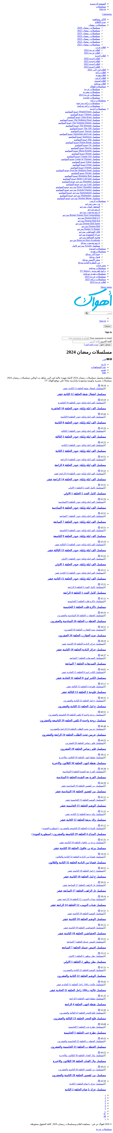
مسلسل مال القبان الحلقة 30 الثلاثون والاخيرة (79, 1061)
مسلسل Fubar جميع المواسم (86, 162)
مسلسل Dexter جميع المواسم (85, 173)
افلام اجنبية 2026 (92, 58)
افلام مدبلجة (100, 83)
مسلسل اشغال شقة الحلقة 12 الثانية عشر (81, 394)
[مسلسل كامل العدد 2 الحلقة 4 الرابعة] (87, 587)
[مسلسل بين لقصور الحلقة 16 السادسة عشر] (83, 786)
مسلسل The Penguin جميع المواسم (83, 125)
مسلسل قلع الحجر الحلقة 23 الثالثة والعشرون (79, 1018)
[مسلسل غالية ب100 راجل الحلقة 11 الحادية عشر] (81, 984)
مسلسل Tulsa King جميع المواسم (83, 117)
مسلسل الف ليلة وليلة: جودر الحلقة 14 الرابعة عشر (76, 479)
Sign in (102, 9)
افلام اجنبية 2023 (92, 67)
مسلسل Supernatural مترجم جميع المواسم (79, 192)
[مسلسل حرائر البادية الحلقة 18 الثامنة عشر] (84, 644)
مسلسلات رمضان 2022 (88, 41)
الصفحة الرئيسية (98, 4)
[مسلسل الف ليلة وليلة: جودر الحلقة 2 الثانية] (83, 445)
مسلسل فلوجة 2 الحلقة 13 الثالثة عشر (83, 692)
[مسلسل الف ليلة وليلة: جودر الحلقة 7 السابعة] (83, 516)
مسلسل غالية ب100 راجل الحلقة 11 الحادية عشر (78, 990)
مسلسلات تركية (98, 100)
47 (105, 1113)
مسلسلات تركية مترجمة (88, 103)
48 (105, 1116)
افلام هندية (101, 75)
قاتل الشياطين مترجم (89, 232)
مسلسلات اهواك (98, 86)
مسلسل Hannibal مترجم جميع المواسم (81, 181)
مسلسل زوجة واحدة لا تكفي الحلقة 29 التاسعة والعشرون (73, 720)
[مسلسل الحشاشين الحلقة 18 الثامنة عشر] (84, 927)
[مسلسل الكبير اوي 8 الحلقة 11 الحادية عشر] (84, 672)
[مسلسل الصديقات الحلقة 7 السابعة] (88, 658)
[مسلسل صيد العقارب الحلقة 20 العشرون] (85, 629)
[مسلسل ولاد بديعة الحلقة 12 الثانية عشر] (85, 814)
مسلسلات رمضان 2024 (88, 36)
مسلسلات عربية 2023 (89, 95)
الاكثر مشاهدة (99, 19)
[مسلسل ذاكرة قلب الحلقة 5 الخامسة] (87, 601)
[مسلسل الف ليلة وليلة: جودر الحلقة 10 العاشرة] (82, 402)
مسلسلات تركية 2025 (95, 279)
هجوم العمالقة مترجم (89, 237)
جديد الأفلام (100, 22)
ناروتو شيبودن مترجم (90, 212)
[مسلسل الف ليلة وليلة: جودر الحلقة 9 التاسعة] (83, 530)
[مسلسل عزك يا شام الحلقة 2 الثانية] (87, 1084)
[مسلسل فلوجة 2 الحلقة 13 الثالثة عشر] (86, 686)
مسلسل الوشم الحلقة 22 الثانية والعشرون (81, 975)
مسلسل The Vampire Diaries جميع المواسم (79, 123)
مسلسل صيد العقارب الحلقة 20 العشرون (82, 635)
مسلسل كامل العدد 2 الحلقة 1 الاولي (85, 493)
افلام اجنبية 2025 (92, 61)
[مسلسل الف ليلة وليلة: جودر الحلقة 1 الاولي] (83, 559)
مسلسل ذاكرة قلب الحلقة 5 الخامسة (84, 607)
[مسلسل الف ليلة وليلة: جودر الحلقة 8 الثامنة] (83, 417)
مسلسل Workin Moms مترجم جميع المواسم (78, 198)
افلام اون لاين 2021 (97, 69)
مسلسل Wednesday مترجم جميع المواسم (80, 195)
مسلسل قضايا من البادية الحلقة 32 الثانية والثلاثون (77, 862)
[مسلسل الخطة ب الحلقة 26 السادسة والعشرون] (81, 615)
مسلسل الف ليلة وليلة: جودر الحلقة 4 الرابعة (80, 465)
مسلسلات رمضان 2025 (88, 30)
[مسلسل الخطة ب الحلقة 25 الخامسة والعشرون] (81, 1041)
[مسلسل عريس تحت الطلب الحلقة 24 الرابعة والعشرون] (78, 729)
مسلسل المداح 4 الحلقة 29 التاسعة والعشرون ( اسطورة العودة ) (69, 834)
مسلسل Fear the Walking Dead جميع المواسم (78, 170)
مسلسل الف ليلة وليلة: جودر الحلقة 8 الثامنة (80, 422)
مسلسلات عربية (92, 89)
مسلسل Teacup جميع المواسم (85, 131)
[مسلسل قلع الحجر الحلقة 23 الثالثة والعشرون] (82, 1013)
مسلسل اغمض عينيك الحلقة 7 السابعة (84, 947)
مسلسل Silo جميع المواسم (87, 139)
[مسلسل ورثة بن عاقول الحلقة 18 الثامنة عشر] (82, 842)
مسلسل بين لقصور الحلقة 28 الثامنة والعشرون (79, 1075)
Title (104, 372)
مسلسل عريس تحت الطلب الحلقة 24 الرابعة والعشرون (74, 734)
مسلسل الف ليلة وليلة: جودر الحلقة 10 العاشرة (78, 408)
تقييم (103, 370)
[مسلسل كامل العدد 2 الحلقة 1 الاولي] (87, 487)
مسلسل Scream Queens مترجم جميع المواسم (78, 190)
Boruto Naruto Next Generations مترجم (81, 215)
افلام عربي (100, 47)
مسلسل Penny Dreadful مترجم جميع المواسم (78, 187)
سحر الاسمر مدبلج (91, 260)
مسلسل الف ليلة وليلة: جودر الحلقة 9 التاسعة (79, 536)
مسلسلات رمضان (97, 25)
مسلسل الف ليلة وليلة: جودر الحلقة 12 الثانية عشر (77, 578)
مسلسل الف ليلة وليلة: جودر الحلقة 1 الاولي (80, 564)
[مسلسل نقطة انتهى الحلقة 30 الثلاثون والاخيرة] (82, 757)
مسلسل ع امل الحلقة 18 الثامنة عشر (84, 876)
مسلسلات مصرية (91, 92)
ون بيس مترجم (92, 204)
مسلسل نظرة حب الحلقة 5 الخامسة (85, 1032)
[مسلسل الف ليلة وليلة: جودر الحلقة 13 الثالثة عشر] (80, 544)
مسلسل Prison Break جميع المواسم (82, 142)
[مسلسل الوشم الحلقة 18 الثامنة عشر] (86, 913)
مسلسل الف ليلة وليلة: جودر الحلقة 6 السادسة (79, 507)
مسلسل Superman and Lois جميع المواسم (79, 134)
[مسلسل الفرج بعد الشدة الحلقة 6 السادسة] (84, 771)
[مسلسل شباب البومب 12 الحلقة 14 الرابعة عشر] (81, 899)
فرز (104, 359)
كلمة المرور (106, 341)
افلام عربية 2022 (92, 50)
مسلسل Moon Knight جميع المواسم (82, 150)
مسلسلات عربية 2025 (95, 276)
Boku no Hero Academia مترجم (85, 240)
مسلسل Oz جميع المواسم (87, 145)
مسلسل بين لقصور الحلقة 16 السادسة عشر (80, 791)
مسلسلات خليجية (91, 97)
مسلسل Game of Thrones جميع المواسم (80, 159)
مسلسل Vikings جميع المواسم (85, 114)
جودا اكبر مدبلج (92, 254)
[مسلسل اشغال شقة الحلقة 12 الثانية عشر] (84, 388)
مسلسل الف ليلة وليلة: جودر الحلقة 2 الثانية (80, 450)
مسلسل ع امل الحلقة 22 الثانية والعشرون (82, 706)
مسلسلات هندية (98, 251)
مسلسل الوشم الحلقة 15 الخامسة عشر (83, 805)
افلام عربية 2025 (98, 282)
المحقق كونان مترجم (90, 206)
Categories (107, 14)
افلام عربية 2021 (92, 53)
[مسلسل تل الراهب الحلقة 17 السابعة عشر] (84, 885)
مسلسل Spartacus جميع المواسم (84, 137)
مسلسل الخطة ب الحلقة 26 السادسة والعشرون (78, 621)
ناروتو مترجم (94, 209)
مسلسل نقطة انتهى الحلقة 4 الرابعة (85, 1004)
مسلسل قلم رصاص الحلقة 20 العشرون (83, 748)
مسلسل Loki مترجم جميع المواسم (83, 184)
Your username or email (101, 338)
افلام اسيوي (100, 81)
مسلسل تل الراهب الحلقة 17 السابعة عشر (81, 890)
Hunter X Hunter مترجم (88, 229)
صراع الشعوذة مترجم (89, 234)
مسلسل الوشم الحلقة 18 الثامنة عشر (84, 919)
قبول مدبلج (94, 257)
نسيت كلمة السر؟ (91, 344)
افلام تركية (100, 72)
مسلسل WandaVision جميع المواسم (82, 111)
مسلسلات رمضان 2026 (88, 27)
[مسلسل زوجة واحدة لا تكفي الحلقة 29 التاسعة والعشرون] (77, 714)
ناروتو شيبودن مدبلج (90, 243)
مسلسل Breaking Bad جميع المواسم (82, 176)
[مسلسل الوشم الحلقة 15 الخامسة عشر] (85, 800)
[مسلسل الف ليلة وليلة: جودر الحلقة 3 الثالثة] (83, 431)
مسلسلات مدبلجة (97, 268)
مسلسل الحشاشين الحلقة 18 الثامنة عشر (82, 933)
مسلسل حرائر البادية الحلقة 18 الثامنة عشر (81, 649)
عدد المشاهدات (98, 367)
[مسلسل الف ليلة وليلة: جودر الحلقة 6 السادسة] (82, 502)
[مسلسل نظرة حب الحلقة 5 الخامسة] (87, 1027)
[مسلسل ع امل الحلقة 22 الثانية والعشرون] (84, 700)
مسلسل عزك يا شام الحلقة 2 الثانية (85, 1089)
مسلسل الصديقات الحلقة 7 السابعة (85, 663)
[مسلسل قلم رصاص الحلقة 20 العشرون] (85, 743)
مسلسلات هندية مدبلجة (94, 274)
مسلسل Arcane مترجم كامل (86, 246)
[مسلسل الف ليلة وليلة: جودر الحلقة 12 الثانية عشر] (80, 573)
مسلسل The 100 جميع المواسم (85, 128)
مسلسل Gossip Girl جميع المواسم (83, 156)
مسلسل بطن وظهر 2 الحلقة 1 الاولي (85, 961)
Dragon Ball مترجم (91, 226)
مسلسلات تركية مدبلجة (88, 106)
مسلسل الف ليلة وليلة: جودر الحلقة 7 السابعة (79, 521)
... (105, 1111)
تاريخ (103, 364)
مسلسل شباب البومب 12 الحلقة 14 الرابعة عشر (78, 905)
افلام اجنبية (100, 55)
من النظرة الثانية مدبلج (89, 262)
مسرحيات (101, 265)
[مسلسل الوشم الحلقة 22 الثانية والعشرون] (84, 970)
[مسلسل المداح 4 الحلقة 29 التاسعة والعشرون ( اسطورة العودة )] (74, 828)
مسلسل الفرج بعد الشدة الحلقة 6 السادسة (81, 777)
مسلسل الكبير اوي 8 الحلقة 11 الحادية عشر (81, 678)
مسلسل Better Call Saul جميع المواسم (81, 178)
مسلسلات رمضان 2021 (88, 44)
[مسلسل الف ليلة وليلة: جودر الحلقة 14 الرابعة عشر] (80, 473)
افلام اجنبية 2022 (92, 64)
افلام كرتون (100, 78)
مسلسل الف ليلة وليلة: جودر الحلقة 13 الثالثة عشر (77, 550)
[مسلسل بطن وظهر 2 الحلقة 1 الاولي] (87, 956)
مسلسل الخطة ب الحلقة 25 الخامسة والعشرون (78, 1046)
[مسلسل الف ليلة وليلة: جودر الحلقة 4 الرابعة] (83, 459)
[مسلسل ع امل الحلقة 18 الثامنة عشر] (87, 871)
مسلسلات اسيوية (97, 248)
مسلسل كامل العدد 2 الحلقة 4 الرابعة (84, 592)
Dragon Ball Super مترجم (87, 223)
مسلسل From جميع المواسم (86, 164)
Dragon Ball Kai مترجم (89, 220)
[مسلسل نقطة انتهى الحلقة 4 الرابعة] (87, 998)
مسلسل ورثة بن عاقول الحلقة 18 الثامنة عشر (79, 848)
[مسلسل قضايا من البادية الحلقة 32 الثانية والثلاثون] (80, 856)
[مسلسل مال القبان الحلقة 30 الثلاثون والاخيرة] (82, 1055)
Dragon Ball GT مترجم (89, 218)
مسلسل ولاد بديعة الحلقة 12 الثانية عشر (83, 819)
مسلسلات (101, 6)
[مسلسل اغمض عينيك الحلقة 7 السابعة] (86, 942)
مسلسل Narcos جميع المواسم (85, 148)
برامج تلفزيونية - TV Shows (93, 271)
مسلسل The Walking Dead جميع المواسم (80, 120)
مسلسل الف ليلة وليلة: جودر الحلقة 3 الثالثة (80, 436)
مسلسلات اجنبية (98, 109)
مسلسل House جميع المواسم (86, 153)
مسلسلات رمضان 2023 (88, 39)
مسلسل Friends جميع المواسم (85, 167)
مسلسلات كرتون (97, 201)
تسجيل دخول (105, 344)
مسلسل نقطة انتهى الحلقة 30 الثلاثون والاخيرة (79, 763)
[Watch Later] (99, 385)
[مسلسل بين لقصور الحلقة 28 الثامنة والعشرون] (82, 1069)
